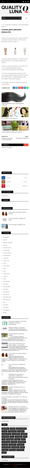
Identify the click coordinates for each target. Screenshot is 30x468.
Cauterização (7, 247)
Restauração (6, 299)
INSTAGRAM (9, 181)
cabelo (5, 239)
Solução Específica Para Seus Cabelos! (12, 132)
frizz (4, 268)
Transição (6, 307)
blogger (26, 144)
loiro (4, 278)
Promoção (6, 294)
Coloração (6, 250)
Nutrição (5, 289)
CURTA (26, 177)
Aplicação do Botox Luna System (17, 406)
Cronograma (7, 255)
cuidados (5, 258)
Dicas (4, 263)
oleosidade (6, 291)
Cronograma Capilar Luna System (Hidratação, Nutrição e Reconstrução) (17, 323)
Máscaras (5, 284)
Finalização (8, 24)
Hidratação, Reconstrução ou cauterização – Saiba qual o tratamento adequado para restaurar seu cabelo (18, 377)
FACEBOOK (9, 177)
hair (4, 271)
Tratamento (6, 310)
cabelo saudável (8, 242)
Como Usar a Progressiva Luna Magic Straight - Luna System (16, 344)
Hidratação (14, 24)
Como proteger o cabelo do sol (16, 224)
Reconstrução (7, 297)
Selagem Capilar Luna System (16, 327)
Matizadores (6, 286)
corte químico (7, 252)
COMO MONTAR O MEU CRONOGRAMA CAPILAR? (13, 104)
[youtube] (25, 1)
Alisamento (6, 237)
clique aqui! (6, 84)
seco (4, 302)
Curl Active (6, 260)
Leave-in (5, 276)
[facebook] (23, 1)
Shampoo (5, 304)
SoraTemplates (11, 464)
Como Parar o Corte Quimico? (10, 118)
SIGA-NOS (25, 181)
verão (5, 312)
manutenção (6, 281)
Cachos (5, 245)
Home (3, 24)
